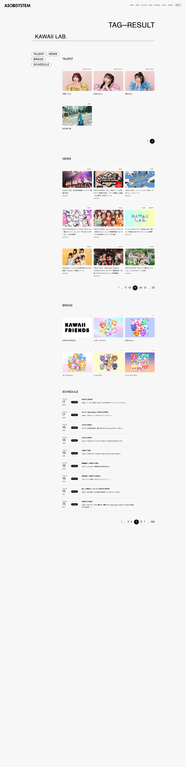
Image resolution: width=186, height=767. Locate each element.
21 (145, 287)
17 (126, 287)
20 (140, 287)
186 (153, 522)
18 (130, 287)
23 (153, 287)
